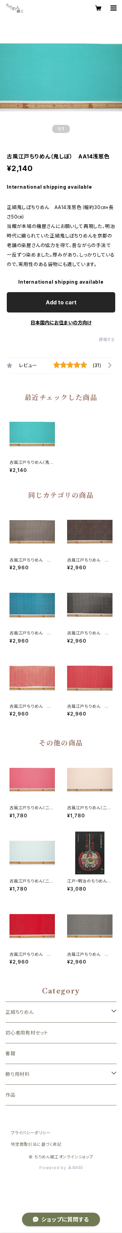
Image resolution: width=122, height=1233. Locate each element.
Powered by (53, 1167)
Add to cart (61, 302)
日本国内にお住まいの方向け (61, 322)
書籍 (10, 1053)
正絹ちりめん (19, 1012)
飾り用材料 (17, 1074)
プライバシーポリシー (31, 1132)
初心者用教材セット (26, 1033)
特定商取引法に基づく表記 (36, 1144)
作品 (10, 1095)
